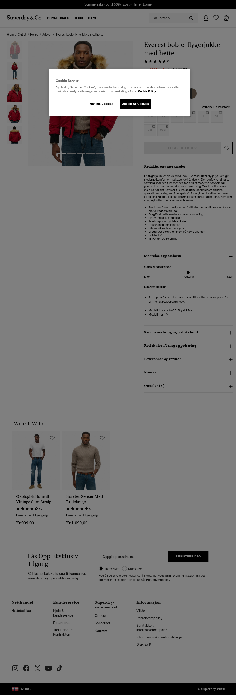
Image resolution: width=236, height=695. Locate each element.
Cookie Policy (147, 91)
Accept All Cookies (135, 103)
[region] (119, 92)
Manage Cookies (101, 103)
